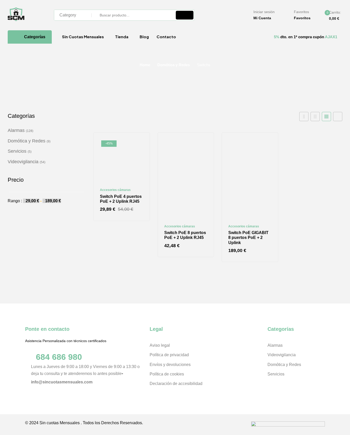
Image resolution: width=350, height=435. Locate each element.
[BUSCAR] (184, 15)
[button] (331, 15)
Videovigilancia (23, 161)
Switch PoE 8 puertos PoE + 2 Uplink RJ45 (185, 235)
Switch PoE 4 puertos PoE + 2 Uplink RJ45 (121, 199)
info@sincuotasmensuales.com (61, 382)
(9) (48, 141)
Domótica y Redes (173, 65)
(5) (30, 151)
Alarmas (16, 130)
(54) (42, 162)
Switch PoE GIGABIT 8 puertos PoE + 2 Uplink (248, 237)
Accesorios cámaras (115, 190)
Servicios (17, 151)
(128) (29, 131)
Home (145, 65)
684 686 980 (59, 357)
